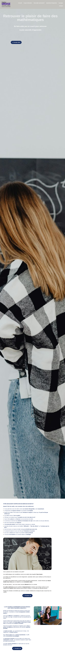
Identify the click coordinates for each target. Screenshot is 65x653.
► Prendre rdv (27, 595)
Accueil (20, 2)
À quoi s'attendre (28, 2)
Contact (61, 5)
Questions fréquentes (51, 2)
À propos (61, 2)
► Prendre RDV (16, 42)
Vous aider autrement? (39, 2)
